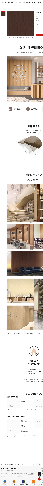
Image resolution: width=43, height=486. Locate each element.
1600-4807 (4, 468)
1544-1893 (13, 468)
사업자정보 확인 (30, 475)
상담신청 (39, 475)
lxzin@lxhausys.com (9, 476)
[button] (26, 463)
